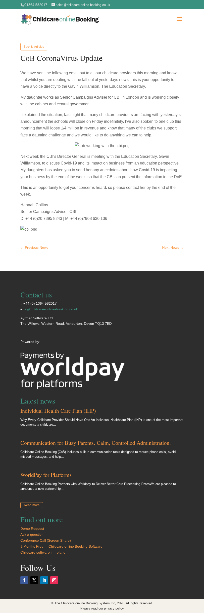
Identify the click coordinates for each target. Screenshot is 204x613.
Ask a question (32, 534)
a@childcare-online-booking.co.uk (51, 309)
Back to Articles (34, 46)
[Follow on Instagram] (54, 580)
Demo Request (32, 529)
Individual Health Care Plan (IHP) (58, 410)
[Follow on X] (34, 580)
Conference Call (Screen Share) (45, 540)
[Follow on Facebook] (24, 580)
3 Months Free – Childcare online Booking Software (61, 546)
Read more (32, 505)
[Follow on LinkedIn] (44, 580)
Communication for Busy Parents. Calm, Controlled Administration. (95, 442)
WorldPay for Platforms (46, 474)
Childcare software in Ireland (42, 552)
